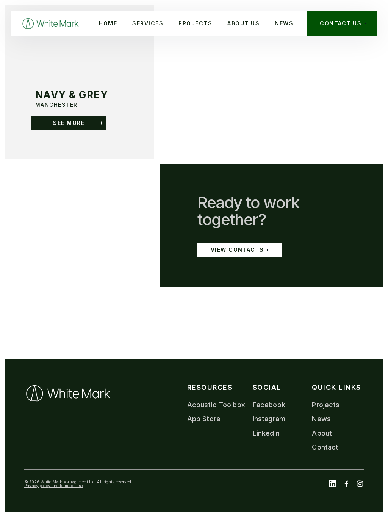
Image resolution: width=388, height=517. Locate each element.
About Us (243, 23)
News (284, 23)
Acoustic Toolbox (216, 405)
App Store (204, 419)
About (322, 433)
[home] (50, 23)
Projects (326, 405)
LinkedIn (266, 433)
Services (147, 23)
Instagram (269, 419)
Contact (325, 447)
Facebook (269, 405)
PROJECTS (195, 23)
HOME (108, 23)
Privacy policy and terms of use (53, 485)
